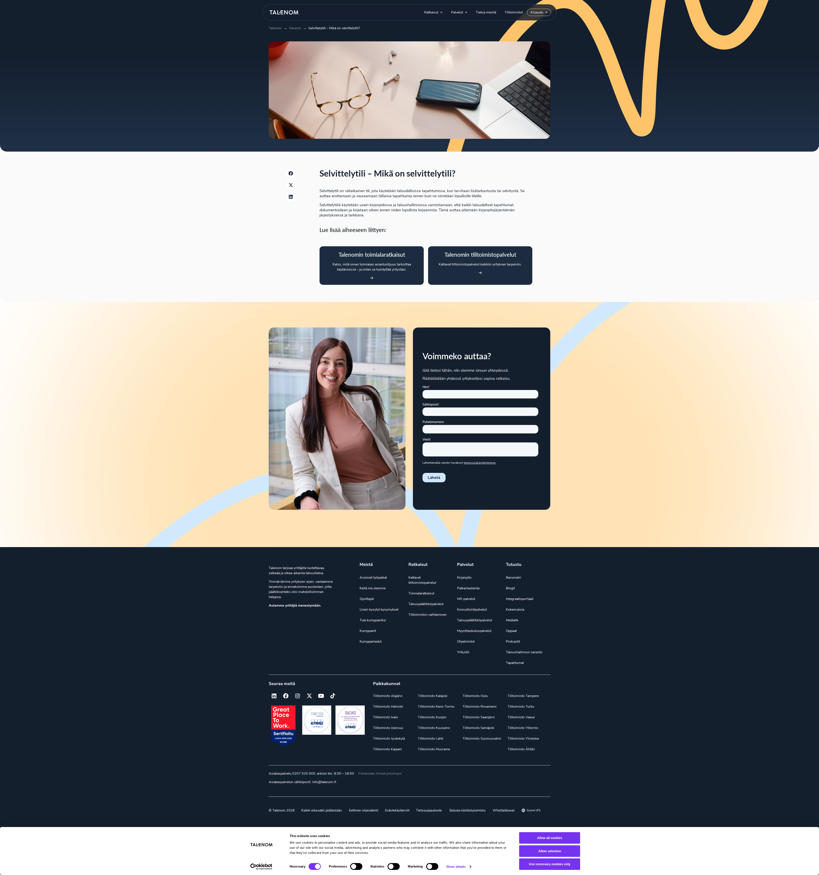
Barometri (513, 577)
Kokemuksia (515, 609)
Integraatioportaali (519, 599)
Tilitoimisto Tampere (523, 696)
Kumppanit (368, 631)
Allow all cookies (549, 838)
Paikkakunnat (386, 684)
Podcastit (513, 641)
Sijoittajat (367, 599)
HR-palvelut (466, 599)
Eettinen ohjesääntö (363, 810)
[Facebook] (285, 696)
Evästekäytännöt (397, 810)
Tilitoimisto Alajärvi (387, 696)
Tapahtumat (515, 663)
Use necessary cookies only (549, 864)
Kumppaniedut (371, 641)
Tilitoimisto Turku (521, 706)
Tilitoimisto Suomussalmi (482, 738)
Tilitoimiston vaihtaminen (427, 614)
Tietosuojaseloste (429, 810)
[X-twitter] (309, 696)
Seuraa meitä (282, 684)
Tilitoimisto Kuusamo (434, 728)
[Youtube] (321, 696)
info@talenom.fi (324, 782)
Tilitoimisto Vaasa (521, 717)
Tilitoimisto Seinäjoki (478, 728)
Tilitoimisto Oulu (475, 696)
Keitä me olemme (373, 588)
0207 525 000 (303, 773)
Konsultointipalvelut (472, 609)
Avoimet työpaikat (373, 577)
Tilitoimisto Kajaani (387, 749)
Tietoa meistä (486, 12)
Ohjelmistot (466, 641)
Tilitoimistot (514, 12)
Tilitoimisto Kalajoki (432, 696)
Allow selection (549, 851)
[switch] (356, 866)
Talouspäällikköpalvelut (425, 604)
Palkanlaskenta (468, 588)
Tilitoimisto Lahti (430, 738)
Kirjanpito (464, 577)
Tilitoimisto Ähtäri (521, 749)
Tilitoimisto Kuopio (432, 717)
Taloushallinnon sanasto (524, 652)
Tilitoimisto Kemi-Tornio (436, 706)
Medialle (512, 620)
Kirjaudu (537, 12)
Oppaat (511, 631)
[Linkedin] (274, 696)
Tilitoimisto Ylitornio (523, 728)
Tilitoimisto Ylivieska (523, 738)
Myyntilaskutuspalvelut (474, 631)
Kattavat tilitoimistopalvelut (422, 580)
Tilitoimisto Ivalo (385, 717)
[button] (291, 173)
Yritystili (463, 652)
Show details (456, 866)
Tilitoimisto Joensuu (388, 728)
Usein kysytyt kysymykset (379, 609)
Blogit (510, 588)
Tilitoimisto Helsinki (388, 706)
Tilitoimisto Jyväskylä (389, 738)
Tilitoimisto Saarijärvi (479, 717)
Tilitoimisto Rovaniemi (480, 706)
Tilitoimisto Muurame (434, 749)
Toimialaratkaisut (421, 593)
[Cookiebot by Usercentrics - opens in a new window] (261, 866)
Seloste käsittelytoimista (467, 810)
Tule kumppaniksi (373, 620)
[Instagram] (297, 696)
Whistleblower (504, 810)
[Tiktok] (332, 696)
